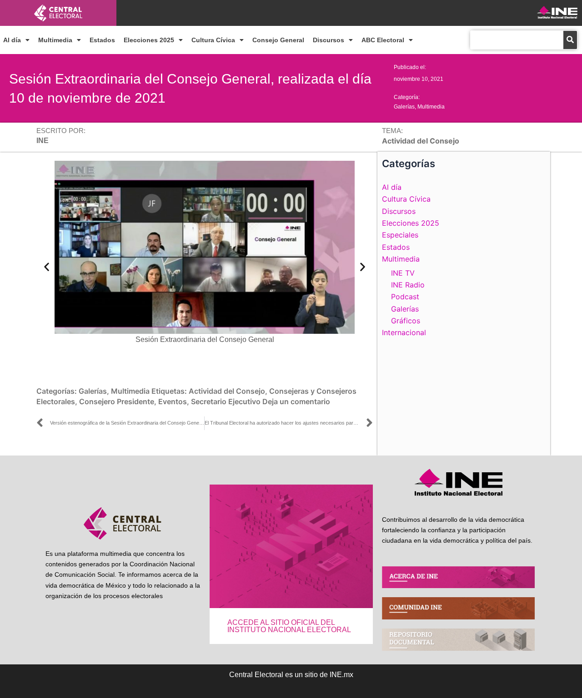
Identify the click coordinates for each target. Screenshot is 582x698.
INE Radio (408, 284)
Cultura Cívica (213, 40)
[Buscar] (570, 40)
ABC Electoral (382, 40)
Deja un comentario (296, 401)
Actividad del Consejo (227, 391)
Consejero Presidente (116, 401)
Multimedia (55, 40)
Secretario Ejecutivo (226, 401)
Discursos (328, 40)
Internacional (404, 332)
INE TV (403, 272)
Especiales (400, 234)
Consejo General (278, 40)
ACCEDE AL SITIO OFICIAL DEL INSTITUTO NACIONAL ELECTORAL (289, 626)
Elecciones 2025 (149, 40)
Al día (12, 40)
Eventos (172, 401)
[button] (46, 266)
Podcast (405, 296)
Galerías (404, 107)
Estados (102, 40)
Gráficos (405, 320)
